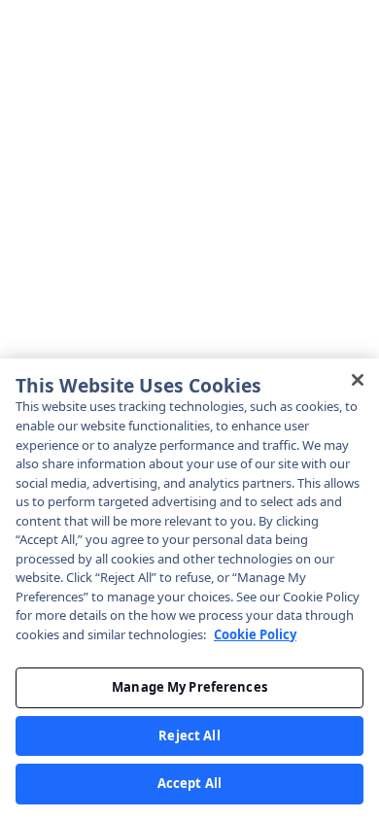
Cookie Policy (255, 634)
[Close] (357, 380)
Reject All (189, 735)
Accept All (189, 783)
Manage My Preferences (189, 687)
